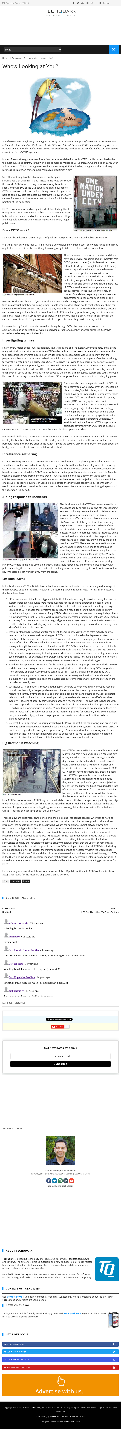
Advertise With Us (77, 1416)
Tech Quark (30, 1407)
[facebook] (73, 3)
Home (5, 58)
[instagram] (87, 3)
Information (15, 58)
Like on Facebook (14, 1344)
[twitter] (78, 3)
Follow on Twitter (15, 1352)
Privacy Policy (41, 1416)
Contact (64, 1416)
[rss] (92, 3)
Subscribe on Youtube (17, 1367)
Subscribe (60, 1063)
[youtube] (82, 3)
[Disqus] (60, 957)
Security (27, 58)
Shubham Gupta (73, 1421)
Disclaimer (54, 1416)
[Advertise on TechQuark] (60, 1395)
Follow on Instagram (17, 1359)
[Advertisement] (60, 35)
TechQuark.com (72, 1313)
